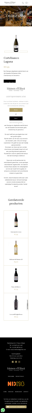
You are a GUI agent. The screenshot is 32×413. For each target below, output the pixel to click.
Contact (25, 391)
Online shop (18, 391)
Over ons (10, 391)
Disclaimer (11, 376)
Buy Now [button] (16, 234)
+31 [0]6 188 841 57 (17, 347)
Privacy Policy (20, 376)
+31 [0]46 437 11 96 (16, 345)
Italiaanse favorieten (16, 214)
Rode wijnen (16, 216)
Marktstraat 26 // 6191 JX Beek (16, 343)
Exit (16, 118)
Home (5, 391)
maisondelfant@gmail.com (18, 349)
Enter (16, 110)
